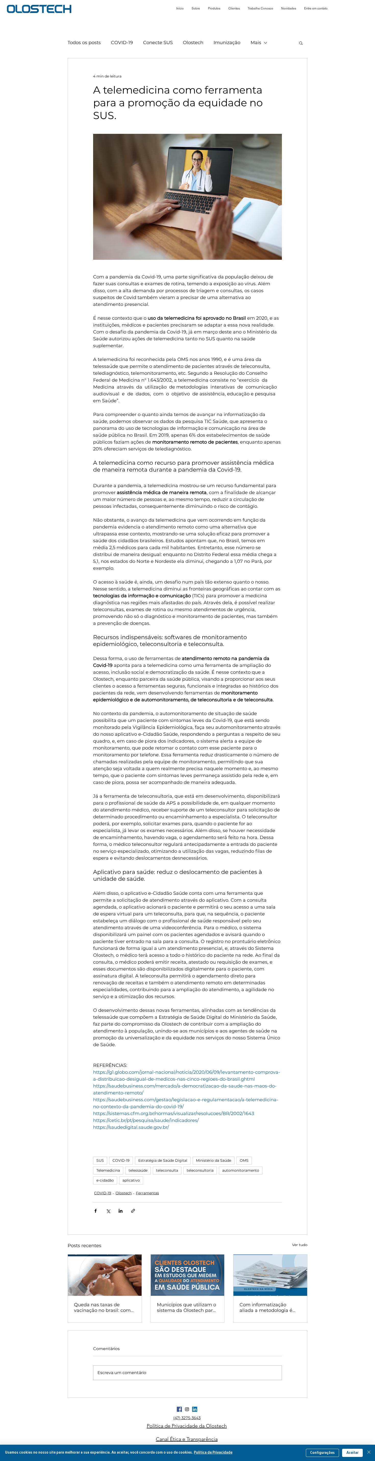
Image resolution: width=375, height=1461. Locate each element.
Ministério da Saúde (213, 1160)
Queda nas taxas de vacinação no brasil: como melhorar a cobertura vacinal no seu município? (104, 1307)
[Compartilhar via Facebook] (95, 1210)
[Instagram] (187, 1409)
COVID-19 (122, 42)
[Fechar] (369, 1453)
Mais (256, 42)
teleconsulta (167, 1170)
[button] (288, 8)
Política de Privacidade (213, 1452)
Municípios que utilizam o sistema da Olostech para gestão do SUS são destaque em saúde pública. (186, 1307)
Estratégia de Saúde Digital (162, 1160)
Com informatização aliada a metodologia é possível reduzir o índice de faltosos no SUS (267, 1307)
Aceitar (352, 1453)
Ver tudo (299, 1245)
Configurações (322, 1453)
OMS (244, 1160)
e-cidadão (105, 1180)
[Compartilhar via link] (133, 1210)
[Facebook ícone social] (179, 1409)
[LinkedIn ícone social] (194, 1409)
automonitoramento (240, 1170)
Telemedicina (108, 1170)
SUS (100, 1160)
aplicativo (131, 1180)
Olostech (193, 42)
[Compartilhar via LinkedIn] (120, 1210)
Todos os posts (84, 42)
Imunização (227, 42)
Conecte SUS (158, 42)
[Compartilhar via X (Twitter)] (108, 1210)
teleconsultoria (200, 1170)
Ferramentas (147, 1193)
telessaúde (138, 1170)
